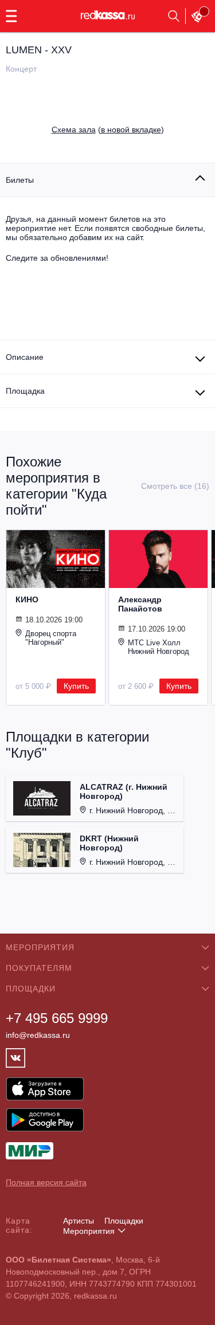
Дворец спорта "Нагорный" (50, 637)
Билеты (20, 180)
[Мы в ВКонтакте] (15, 1058)
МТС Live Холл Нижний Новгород (158, 647)
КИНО (26, 599)
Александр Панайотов (140, 604)
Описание (25, 357)
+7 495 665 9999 (57, 1018)
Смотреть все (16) (175, 486)
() (108, 129)
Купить (76, 686)
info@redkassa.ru (38, 1035)
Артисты (78, 1220)
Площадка (25, 390)
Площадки (123, 1220)
